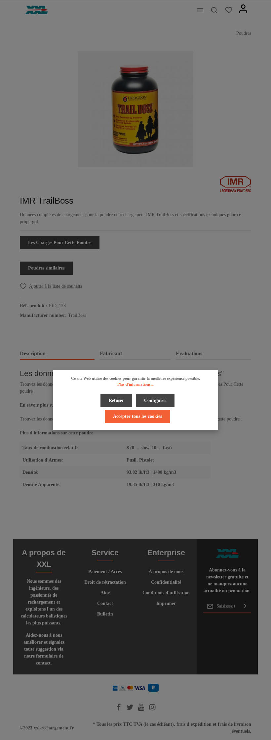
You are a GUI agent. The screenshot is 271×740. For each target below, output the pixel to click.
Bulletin (105, 614)
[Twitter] (130, 709)
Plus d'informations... (135, 384)
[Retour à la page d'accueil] (36, 10)
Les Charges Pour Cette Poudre (59, 242)
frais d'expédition (194, 724)
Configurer (155, 400)
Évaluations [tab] (189, 353)
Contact (105, 603)
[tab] (57, 354)
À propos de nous (166, 571)
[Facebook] (119, 709)
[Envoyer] (245, 606)
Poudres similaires (46, 268)
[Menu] (200, 10)
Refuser (116, 400)
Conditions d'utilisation (166, 592)
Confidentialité (166, 582)
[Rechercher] (214, 10)
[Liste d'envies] (228, 10)
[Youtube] (141, 709)
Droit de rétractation (105, 582)
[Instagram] (152, 709)
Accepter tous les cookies (137, 416)
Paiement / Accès (105, 571)
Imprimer (166, 603)
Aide (105, 592)
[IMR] (235, 183)
